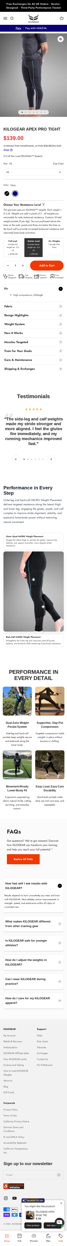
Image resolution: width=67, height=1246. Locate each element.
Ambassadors (10, 1047)
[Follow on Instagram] (5, 1198)
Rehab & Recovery (12, 1041)
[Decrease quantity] (8, 265)
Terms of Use (10, 1115)
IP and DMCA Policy (13, 1137)
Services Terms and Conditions (13, 1129)
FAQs (39, 1035)
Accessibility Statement (14, 1143)
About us (7, 1080)
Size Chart (58, 163)
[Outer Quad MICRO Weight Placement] (33, 580)
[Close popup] (61, 1203)
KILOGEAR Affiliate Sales (16, 1053)
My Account (9, 1035)
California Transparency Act (15, 1150)
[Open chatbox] (59, 1222)
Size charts (42, 1041)
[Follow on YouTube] (14, 1198)
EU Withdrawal (44, 1065)
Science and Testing (13, 1065)
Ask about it (52, 1225)
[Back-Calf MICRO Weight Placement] (43, 607)
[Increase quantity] (23, 265)
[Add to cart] (47, 266)
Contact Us (42, 1059)
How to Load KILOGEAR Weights (15, 1072)
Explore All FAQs (23, 859)
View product (32, 1225)
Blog (5, 1086)
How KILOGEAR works (15, 1059)
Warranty (41, 1047)
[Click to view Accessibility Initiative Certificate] (33, 1186)
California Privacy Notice (16, 1121)
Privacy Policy (10, 1109)
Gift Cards (8, 1092)
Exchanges (42, 1053)
